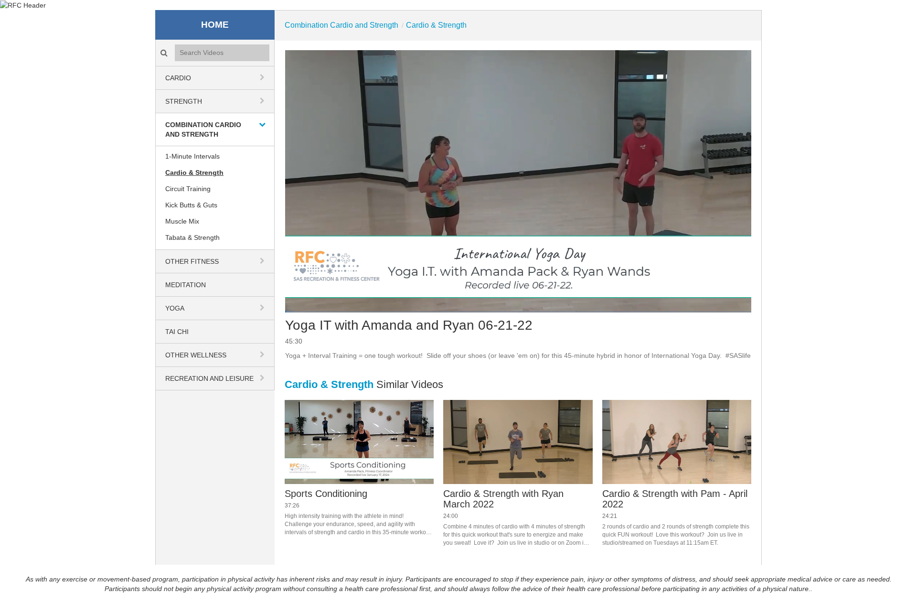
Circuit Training (188, 189)
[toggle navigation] (263, 77)
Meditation (185, 285)
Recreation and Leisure (209, 378)
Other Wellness (195, 355)
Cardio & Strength (194, 172)
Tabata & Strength (192, 237)
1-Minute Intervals (192, 156)
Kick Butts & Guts (191, 205)
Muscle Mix (182, 221)
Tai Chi (177, 331)
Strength (183, 101)
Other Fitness (192, 261)
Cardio (178, 78)
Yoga (174, 308)
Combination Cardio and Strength (203, 129)
